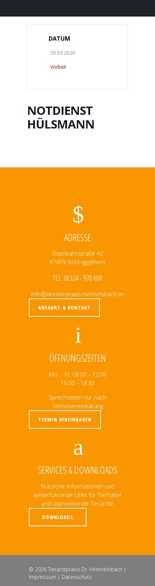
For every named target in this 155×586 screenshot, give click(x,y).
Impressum (42, 576)
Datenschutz (77, 576)
